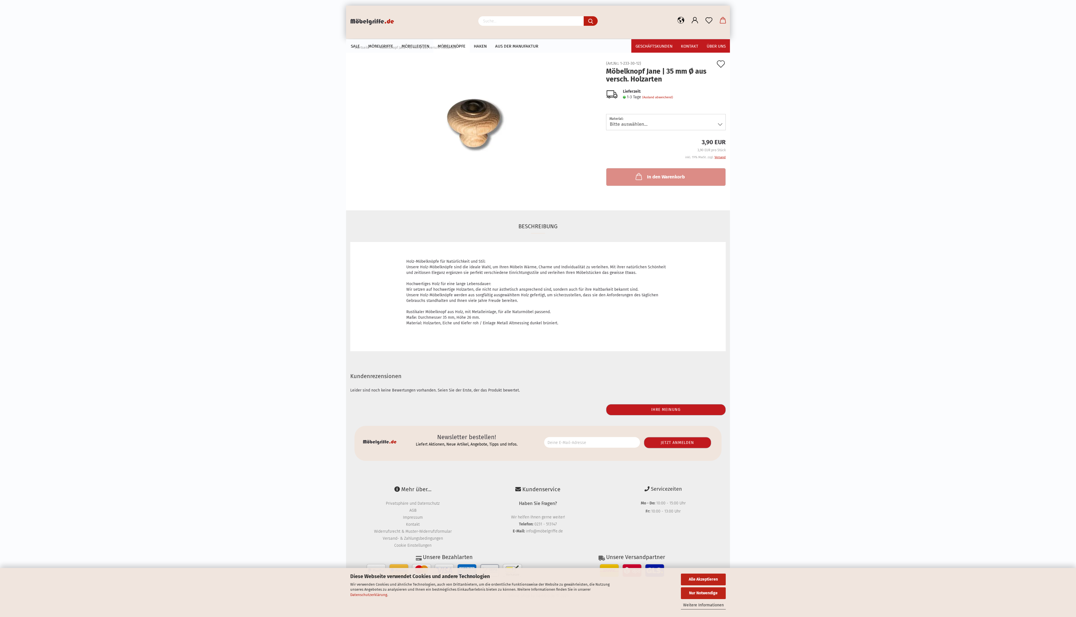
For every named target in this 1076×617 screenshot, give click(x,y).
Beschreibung (538, 226)
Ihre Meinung (666, 409)
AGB (412, 510)
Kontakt (413, 524)
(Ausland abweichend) (657, 97)
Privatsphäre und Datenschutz (413, 503)
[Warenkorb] (723, 20)
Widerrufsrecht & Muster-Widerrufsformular (413, 531)
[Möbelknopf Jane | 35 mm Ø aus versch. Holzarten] (474, 124)
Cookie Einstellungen (413, 545)
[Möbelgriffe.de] (374, 22)
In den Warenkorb (666, 177)
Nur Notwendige (703, 593)
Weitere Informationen (703, 605)
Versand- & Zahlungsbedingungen (413, 538)
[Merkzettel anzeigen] (709, 20)
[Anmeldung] (695, 20)
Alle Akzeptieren (703, 579)
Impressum (413, 517)
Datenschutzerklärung (368, 595)
